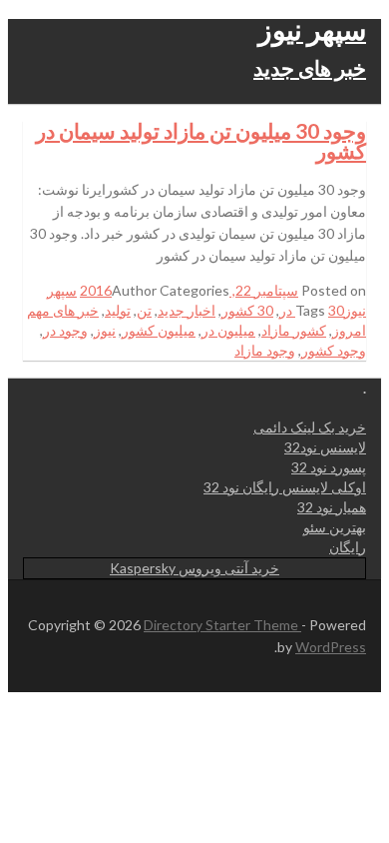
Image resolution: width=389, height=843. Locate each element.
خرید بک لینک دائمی (309, 427)
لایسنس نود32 (325, 446)
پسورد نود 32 (328, 466)
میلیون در (228, 330)
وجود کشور (333, 350)
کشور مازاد (293, 330)
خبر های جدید (309, 67)
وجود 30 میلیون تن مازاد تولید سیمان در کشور (201, 140)
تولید (118, 310)
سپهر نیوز (312, 29)
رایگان (347, 546)
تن (144, 310)
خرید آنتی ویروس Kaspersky (194, 567)
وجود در (65, 330)
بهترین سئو (334, 526)
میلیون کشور (158, 330)
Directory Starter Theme (222, 624)
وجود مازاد (264, 350)
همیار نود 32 (331, 506)
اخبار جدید (186, 310)
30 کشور (247, 310)
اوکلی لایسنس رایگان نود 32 (284, 486)
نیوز (105, 330)
